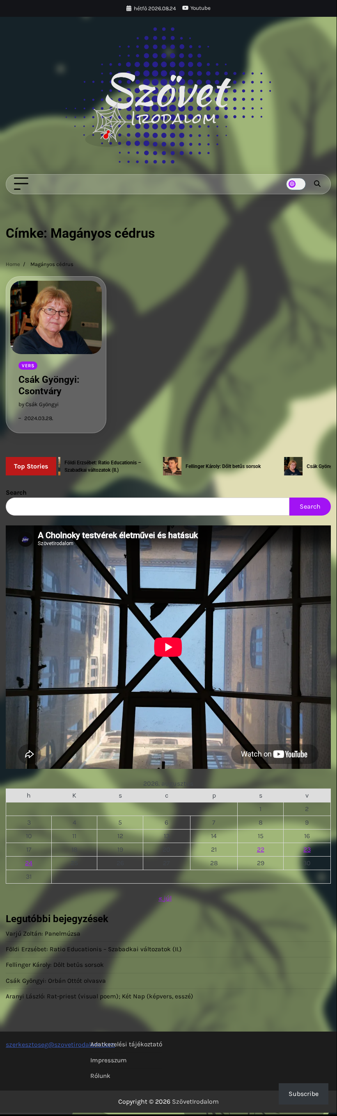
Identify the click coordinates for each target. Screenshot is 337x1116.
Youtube (200, 8)
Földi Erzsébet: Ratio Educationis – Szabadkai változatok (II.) (94, 949)
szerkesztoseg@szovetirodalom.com (60, 1044)
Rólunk (100, 1076)
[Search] (317, 184)
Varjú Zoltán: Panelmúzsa (43, 933)
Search (16, 492)
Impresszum (108, 1060)
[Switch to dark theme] (296, 184)
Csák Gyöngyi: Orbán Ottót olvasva (56, 980)
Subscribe (304, 1094)
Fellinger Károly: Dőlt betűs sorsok (55, 964)
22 (260, 849)
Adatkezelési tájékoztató (126, 1044)
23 (307, 849)
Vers (28, 365)
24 (28, 863)
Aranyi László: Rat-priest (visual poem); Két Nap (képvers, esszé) (99, 996)
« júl (165, 898)
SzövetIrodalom (195, 1101)
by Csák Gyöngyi (38, 404)
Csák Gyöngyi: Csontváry (48, 385)
